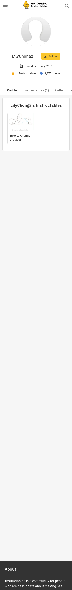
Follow (53, 56)
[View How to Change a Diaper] (21, 122)
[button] (5, 6)
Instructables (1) (36, 90)
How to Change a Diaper (20, 138)
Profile (12, 90)
